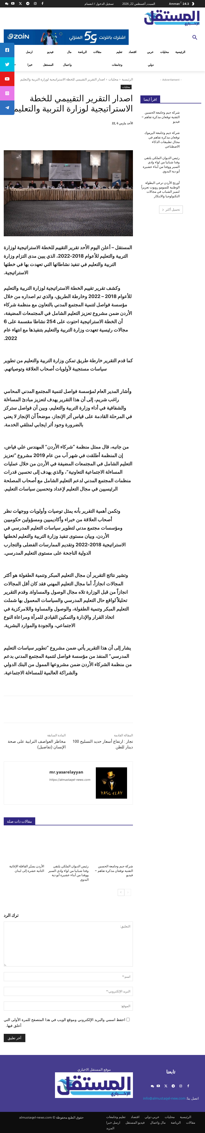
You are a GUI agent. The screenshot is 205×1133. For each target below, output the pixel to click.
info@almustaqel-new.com (164, 1098)
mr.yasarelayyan (66, 772)
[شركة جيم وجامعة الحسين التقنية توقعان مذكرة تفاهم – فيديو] (113, 846)
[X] (20, 4)
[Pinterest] (73, 137)
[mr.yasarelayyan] (111, 783)
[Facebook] (43, 4)
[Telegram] (28, 4)
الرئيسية (127, 79)
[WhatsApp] (61, 137)
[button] (194, 37)
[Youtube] (13, 4)
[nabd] (7, 4)
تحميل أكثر (172, 209)
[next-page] (121, 892)
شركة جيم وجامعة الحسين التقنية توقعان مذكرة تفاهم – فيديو (114, 870)
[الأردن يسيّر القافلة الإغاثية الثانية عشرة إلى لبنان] (24, 846)
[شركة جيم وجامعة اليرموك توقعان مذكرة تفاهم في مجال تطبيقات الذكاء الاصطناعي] (192, 137)
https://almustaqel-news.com (69, 780)
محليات (113, 79)
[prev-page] (127, 892)
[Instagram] (35, 4)
